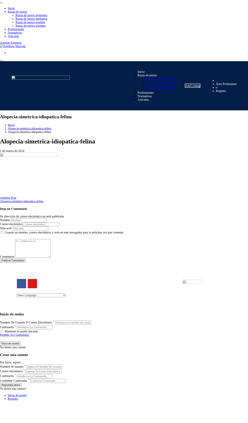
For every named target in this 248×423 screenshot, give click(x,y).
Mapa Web (78, 294)
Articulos (13, 36)
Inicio (11, 8)
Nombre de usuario (11, 366)
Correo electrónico (11, 224)
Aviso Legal (79, 287)
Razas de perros (17, 11)
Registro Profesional (139, 283)
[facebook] (21, 283)
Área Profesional (226, 84)
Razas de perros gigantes (31, 25)
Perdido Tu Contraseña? (14, 334)
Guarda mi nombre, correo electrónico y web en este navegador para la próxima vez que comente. (64, 232)
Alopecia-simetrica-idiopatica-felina (29, 128)
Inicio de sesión (17, 395)
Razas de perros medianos (31, 18)
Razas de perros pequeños (31, 15)
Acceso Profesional (139, 290)
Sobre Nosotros (81, 283)
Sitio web (6, 228)
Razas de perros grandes (30, 22)
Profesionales (16, 29)
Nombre (5, 220)
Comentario (7, 256)
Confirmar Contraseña (13, 380)
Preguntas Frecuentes (140, 294)
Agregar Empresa (11, 42)
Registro (221, 91)
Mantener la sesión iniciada (21, 331)
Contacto (77, 280)
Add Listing (192, 85)
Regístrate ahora (11, 385)
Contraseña (7, 327)
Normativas (15, 32)
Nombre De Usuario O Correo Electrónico (26, 322)
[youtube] (32, 283)
